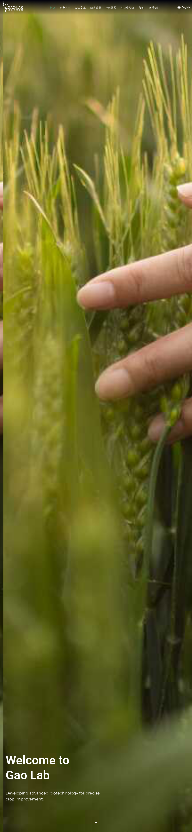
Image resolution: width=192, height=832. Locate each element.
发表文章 (80, 7)
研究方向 (65, 7)
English (186, 7)
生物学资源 (127, 7)
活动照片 (111, 7)
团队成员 (95, 7)
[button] (96, 822)
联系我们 (154, 7)
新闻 (141, 7)
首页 (52, 7)
